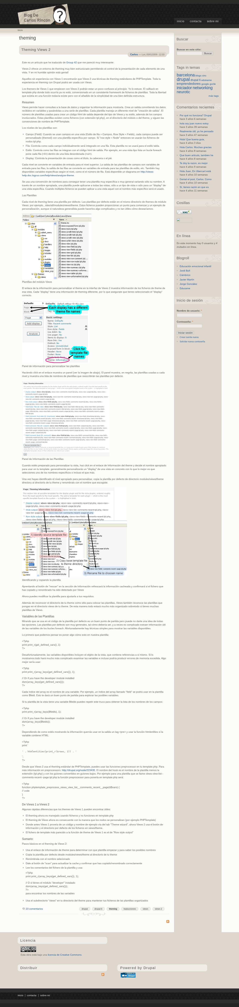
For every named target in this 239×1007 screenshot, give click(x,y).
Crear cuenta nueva (189, 337)
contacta (195, 21)
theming (113, 909)
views (145, 909)
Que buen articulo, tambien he (196, 155)
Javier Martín (187, 279)
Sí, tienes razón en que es (194, 187)
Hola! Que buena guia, (192, 139)
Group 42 (71, 62)
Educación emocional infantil (195, 266)
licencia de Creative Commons (65, 955)
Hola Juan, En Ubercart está (195, 171)
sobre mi (213, 21)
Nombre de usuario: (189, 310)
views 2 (158, 909)
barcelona (186, 75)
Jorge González (188, 284)
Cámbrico (185, 275)
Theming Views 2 (36, 50)
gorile (213, 84)
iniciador (184, 87)
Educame (185, 288)
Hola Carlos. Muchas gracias (196, 147)
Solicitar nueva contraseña (192, 341)
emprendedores (189, 83)
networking (203, 87)
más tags (214, 96)
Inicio (20, 30)
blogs (198, 75)
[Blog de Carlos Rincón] (45, 21)
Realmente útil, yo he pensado (196, 131)
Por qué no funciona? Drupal (196, 115)
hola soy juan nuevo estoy (194, 123)
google (205, 84)
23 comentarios (34, 909)
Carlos (134, 54)
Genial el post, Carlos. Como (196, 179)
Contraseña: (185, 321)
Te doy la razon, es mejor (194, 163)
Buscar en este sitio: (189, 49)
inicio (180, 21)
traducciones (130, 909)
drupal (85, 909)
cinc (204, 75)
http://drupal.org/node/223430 (78, 770)
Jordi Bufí (185, 270)
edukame (206, 80)
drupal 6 (98, 909)
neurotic (183, 92)
